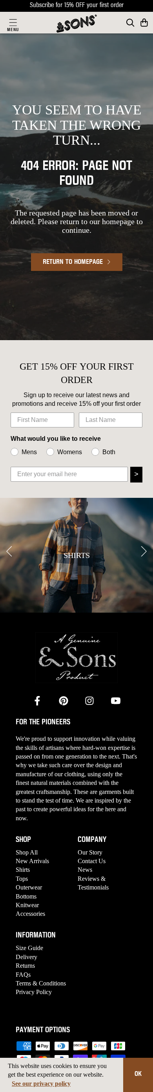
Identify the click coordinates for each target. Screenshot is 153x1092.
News (85, 869)
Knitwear (27, 905)
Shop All (27, 852)
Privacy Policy (34, 992)
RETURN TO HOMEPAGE (73, 262)
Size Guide (29, 948)
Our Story (90, 852)
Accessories (30, 913)
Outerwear (29, 887)
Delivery (26, 957)
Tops (22, 878)
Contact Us (92, 861)
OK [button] (138, 1074)
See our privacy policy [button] (41, 1083)
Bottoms (26, 896)
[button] (144, 22)
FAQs (23, 974)
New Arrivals (32, 861)
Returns (25, 965)
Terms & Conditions (41, 983)
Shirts (23, 869)
